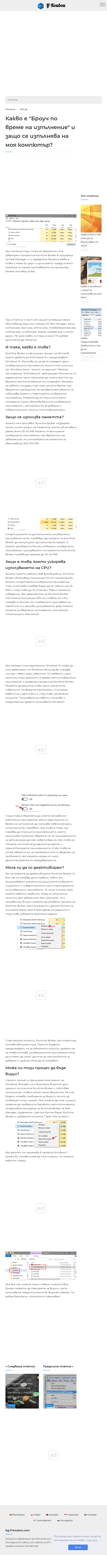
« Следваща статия (20, 1366)
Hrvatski (92, 1514)
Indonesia (72, 1514)
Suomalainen (44, 1520)
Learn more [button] (92, 1540)
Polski (37, 1514)
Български (66, 1520)
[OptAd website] (66, 316)
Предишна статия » (58, 1366)
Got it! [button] (78, 1547)
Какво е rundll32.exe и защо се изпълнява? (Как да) (59, 1397)
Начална (10, 109)
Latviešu (54, 1514)
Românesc (19, 1514)
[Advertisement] (53, 31)
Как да (23, 109)
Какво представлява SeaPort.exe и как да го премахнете (90, 345)
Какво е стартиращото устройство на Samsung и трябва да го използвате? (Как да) (21, 1390)
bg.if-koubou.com (17, 1530)
